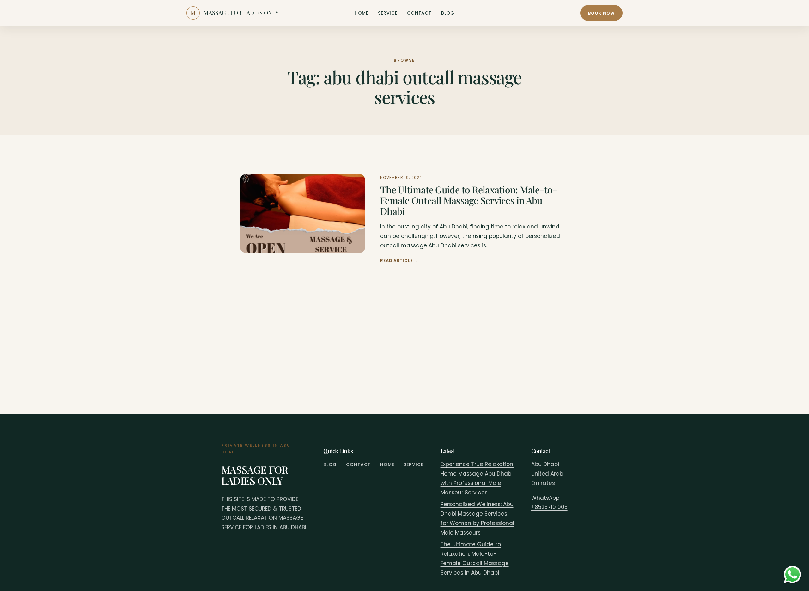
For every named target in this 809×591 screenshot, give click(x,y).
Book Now (601, 13)
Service (388, 13)
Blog (447, 13)
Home (361, 13)
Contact (419, 13)
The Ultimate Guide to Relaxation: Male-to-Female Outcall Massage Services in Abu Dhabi (468, 200)
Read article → (399, 260)
